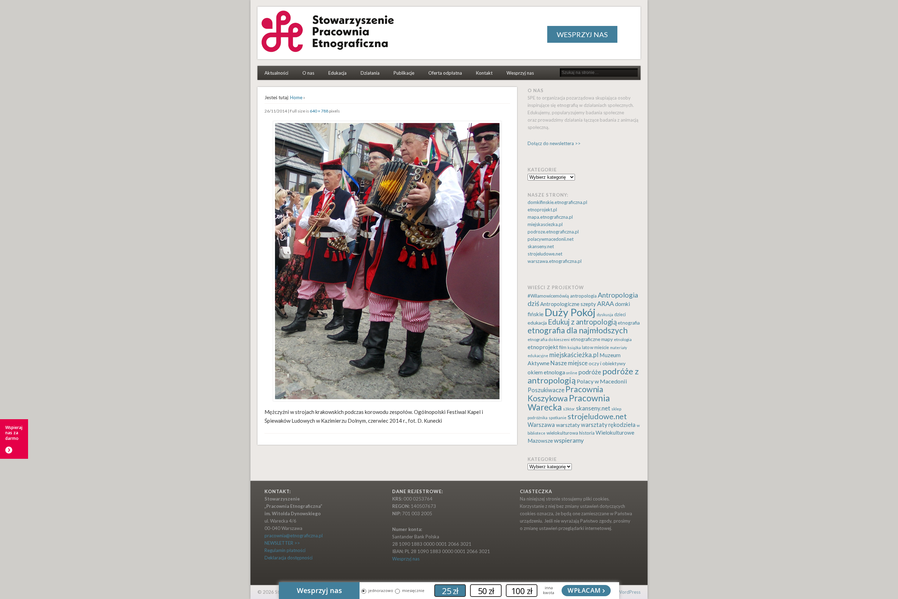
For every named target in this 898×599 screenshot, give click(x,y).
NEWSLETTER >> (282, 543)
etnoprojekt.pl (542, 209)
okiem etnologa (546, 372)
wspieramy (569, 440)
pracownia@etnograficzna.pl (293, 535)
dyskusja (605, 314)
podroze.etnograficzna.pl (553, 231)
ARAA (605, 303)
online (571, 372)
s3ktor (569, 409)
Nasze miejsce (569, 363)
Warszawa (541, 424)
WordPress (629, 592)
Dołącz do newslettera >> (554, 143)
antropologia (583, 296)
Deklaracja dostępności (288, 557)
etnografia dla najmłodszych (578, 330)
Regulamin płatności (285, 550)
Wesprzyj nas (520, 73)
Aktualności (276, 73)
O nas (308, 73)
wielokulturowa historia (571, 433)
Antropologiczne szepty (568, 304)
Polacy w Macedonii (602, 381)
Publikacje (404, 73)
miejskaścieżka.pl (573, 355)
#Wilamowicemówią (548, 296)
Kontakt (484, 73)
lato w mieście (595, 347)
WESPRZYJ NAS (582, 34)
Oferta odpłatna (445, 73)
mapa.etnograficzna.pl (550, 217)
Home (296, 97)
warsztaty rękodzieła (608, 424)
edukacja (537, 323)
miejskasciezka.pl (545, 224)
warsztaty (568, 425)
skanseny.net (541, 246)
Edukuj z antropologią (582, 322)
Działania (370, 73)
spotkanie (558, 417)
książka (574, 347)
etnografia (629, 323)
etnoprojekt (543, 346)
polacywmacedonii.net (551, 239)
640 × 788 (319, 111)
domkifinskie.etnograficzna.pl (557, 202)
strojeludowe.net (545, 254)
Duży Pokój (570, 312)
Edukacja (337, 73)
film (563, 347)
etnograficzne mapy (592, 339)
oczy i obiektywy (607, 363)
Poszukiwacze (546, 390)
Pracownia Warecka (569, 402)
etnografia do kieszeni (549, 339)
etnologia (623, 339)
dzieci (620, 314)
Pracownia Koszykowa (565, 393)
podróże (589, 372)
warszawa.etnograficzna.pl (555, 261)
